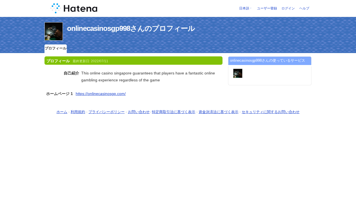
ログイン (288, 8)
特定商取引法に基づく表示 (173, 112)
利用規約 (78, 112)
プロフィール (55, 48)
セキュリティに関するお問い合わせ (271, 112)
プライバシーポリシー (106, 112)
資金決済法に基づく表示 (218, 112)
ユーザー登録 (267, 8)
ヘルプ (304, 8)
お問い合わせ (139, 112)
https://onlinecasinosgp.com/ (101, 93)
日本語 (244, 8)
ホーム (61, 112)
